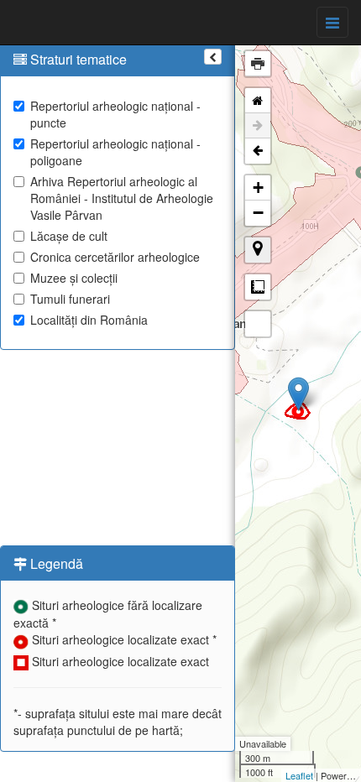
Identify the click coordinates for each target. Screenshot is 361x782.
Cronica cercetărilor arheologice (115, 256)
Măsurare (257, 287)
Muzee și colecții (74, 277)
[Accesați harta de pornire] (257, 100)
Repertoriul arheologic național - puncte (115, 114)
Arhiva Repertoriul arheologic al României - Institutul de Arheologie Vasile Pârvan (121, 198)
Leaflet (299, 775)
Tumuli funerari (70, 298)
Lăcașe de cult (68, 235)
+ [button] (258, 187)
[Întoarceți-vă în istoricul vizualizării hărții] (257, 151)
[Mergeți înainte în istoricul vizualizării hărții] (257, 125)
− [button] (258, 212)
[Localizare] (257, 250)
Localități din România (89, 319)
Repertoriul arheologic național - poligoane (115, 152)
